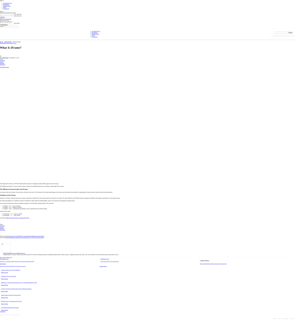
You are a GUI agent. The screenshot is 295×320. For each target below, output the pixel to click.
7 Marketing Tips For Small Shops (8, 276)
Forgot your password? (5, 19)
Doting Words (5, 57)
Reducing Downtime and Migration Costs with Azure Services (13, 266)
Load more (2, 311)
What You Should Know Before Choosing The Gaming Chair (213, 263)
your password (17, 16)
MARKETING (7, 6)
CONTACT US (292, 318)
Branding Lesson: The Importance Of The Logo (11, 301)
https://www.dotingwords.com (17, 253)
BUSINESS (6, 4)
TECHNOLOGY (7, 3)
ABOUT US (279, 318)
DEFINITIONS (8, 42)
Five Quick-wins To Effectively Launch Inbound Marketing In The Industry (25, 236)
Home (1, 42)
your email (16, 23)
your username (17, 14)
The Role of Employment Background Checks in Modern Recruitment (16, 288)
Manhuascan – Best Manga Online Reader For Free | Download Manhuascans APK (17, 261)
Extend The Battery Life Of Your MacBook (10, 270)
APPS (4, 7)
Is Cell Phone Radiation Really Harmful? (10, 307)
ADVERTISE (285, 318)
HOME (274, 318)
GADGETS (6, 8)
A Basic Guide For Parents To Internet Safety (109, 261)
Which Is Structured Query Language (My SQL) (17, 218)
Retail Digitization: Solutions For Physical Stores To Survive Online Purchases (25, 237)
